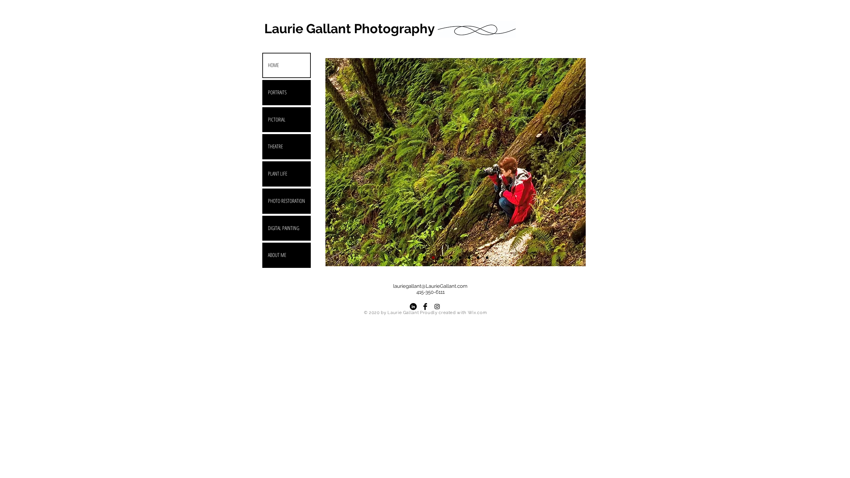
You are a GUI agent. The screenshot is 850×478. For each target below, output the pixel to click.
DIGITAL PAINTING (283, 228)
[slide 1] (433, 257)
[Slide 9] (460, 257)
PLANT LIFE (277, 173)
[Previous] (336, 162)
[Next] (575, 162)
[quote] (424, 257)
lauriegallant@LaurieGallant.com (430, 286)
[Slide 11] (469, 257)
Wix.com (477, 312)
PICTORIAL (277, 119)
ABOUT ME (277, 255)
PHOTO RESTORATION (286, 200)
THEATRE (275, 146)
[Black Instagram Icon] (437, 306)
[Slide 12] (487, 257)
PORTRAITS (277, 92)
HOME (273, 65)
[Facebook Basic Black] (425, 306)
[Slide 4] (442, 257)
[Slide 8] (451, 257)
